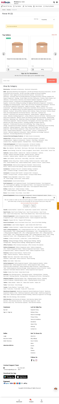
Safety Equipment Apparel (21, 263)
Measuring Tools (14, 119)
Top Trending (28, 6)
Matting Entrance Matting (18, 242)
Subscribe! (51, 80)
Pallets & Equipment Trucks (37, 250)
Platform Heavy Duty (24, 254)
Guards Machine (12, 209)
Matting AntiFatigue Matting (16, 240)
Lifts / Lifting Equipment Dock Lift (27, 229)
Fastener (28, 140)
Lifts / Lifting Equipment (10, 229)
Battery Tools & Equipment (22, 145)
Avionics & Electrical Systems (30, 138)
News (32, 343)
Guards (5, 209)
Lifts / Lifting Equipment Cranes (43, 231)
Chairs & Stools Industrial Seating (32, 166)
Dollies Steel (30, 190)
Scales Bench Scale (24, 272)
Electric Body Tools (35, 145)
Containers (6, 168)
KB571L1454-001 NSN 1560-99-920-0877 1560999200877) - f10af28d (41, 59)
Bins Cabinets (10, 148)
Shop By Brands (49, 6)
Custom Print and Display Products (13, 136)
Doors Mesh (26, 192)
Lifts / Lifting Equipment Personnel (41, 236)
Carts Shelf (38, 158)
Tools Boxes (10, 284)
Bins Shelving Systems (15, 274)
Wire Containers (21, 296)
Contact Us (33, 328)
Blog (32, 348)
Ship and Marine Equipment (17, 128)
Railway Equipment (15, 127)
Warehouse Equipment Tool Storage (41, 294)
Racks (5, 256)
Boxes (5, 150)
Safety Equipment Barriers (36, 263)
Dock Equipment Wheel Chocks (39, 186)
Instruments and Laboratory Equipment (19, 114)
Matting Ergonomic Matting (33, 242)
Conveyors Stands (23, 174)
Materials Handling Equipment (16, 116)
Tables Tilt (19, 282)
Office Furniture (7, 244)
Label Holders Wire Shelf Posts (34, 224)
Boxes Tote (52, 150)
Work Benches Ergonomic (29, 300)
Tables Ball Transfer (28, 282)
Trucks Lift (24, 288)
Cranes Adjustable (12, 176)
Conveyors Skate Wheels (35, 174)
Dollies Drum (11, 188)
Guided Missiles (35, 114)
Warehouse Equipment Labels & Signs (28, 292)
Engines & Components (19, 140)
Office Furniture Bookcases (20, 244)
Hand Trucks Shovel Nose (42, 213)
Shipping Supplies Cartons (34, 278)
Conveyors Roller (13, 174)
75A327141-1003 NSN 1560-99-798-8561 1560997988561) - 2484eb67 (17, 59)
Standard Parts (27, 141)
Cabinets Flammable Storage (16, 154)
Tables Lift (37, 282)
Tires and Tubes (27, 130)
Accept (26, 206)
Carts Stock (18, 158)
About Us (33, 336)
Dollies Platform (22, 190)
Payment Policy (35, 309)
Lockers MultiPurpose (33, 238)
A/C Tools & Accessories (22, 144)
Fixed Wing (34, 140)
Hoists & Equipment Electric (21, 217)
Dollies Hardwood (12, 190)
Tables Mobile (11, 282)
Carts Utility (25, 158)
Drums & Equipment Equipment (23, 195)
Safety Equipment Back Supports (34, 269)
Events (32, 345)
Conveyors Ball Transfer (16, 172)
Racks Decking (24, 256)
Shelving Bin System (27, 274)
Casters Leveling (24, 160)
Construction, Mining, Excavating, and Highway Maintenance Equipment (27, 103)
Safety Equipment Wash (34, 264)
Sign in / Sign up (7, 312)
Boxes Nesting (11, 150)
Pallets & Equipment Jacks (23, 247)
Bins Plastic (18, 148)
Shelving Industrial (14, 276)
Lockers (5, 238)
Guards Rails (44, 209)
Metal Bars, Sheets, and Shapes (27, 119)
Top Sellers (18, 6)
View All (54, 34)
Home (3, 9)
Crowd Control (7, 180)
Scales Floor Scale (13, 272)
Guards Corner (36, 209)
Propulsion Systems (17, 141)
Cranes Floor (22, 176)
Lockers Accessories (14, 238)
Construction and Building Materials (23, 101)
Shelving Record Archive (35, 276)
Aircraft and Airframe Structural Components (39, 91)
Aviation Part (7, 138)
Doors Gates (19, 192)
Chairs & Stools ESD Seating (15, 166)
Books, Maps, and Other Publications (29, 98)
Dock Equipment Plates (26, 184)
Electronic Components (31, 89)
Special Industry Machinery (15, 130)
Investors (33, 352)
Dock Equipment (8, 183)
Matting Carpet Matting (30, 240)
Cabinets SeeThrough (33, 156)
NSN (4, 91)
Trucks (5, 287)
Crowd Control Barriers (18, 180)
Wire (4, 296)
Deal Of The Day (7, 6)
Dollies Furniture (20, 188)
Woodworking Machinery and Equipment (20, 133)
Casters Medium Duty (12, 162)
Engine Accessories (30, 106)
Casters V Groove (36, 162)
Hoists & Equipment (8, 216)
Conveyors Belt (27, 172)
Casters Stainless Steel (25, 162)
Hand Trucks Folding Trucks (18, 212)
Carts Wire (31, 158)
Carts (4, 158)
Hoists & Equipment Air (36, 216)
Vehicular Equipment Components (17, 132)
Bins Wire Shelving (11, 296)
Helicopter (41, 140)
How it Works (34, 341)
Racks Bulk (17, 256)
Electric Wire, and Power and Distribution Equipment (35, 104)
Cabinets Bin (22, 152)
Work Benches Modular (35, 302)
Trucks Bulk (17, 288)
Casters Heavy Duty (14, 160)
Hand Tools (34, 112)
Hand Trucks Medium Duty (28, 213)
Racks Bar (10, 256)
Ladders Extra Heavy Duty (26, 227)
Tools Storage (18, 284)
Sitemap (33, 326)
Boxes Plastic (36, 150)
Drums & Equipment (8, 195)
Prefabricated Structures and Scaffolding (21, 124)
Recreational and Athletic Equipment (17, 125)
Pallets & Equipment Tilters (22, 250)
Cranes (5, 176)
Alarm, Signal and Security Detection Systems (22, 95)
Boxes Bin (18, 150)
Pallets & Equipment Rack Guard (30, 248)
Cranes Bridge (9, 178)
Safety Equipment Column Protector (36, 268)
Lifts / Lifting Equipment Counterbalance (23, 231)
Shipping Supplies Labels (20, 280)
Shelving (5, 274)
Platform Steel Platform (15, 252)
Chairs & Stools (7, 164)
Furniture (11, 111)
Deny (33, 206)
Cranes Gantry (25, 178)
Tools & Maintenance (37, 141)
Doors (5, 192)
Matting (5, 240)
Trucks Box (10, 288)
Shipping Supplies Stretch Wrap (36, 280)
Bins (4, 148)
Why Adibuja (34, 338)
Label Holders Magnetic (18, 224)
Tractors (34, 130)
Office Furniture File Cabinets (35, 244)
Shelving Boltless (37, 274)
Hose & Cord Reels (8, 222)
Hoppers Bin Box (13, 220)
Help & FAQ (34, 324)
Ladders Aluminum (13, 227)
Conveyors (6, 172)
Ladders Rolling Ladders (40, 227)
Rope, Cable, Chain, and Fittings (29, 127)
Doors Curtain (11, 192)
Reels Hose (17, 260)
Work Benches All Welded (19, 299)
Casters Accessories (34, 160)
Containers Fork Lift (15, 168)
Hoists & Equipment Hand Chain (38, 217)
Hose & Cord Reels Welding (39, 222)
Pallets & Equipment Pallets (14, 248)
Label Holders (7, 224)
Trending (8, 38)
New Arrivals (38, 6)
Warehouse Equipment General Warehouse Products (30, 291)
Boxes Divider (44, 150)
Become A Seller (7, 338)
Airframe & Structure (16, 138)
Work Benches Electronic (15, 300)
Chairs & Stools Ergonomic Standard (22, 164)
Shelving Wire (46, 276)
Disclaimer (33, 321)
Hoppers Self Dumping (24, 220)
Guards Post (21, 209)
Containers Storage (12, 170)
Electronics (6, 89)
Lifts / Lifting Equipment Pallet (30, 232)
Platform (5, 252)
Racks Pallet (13, 258)
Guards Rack (28, 209)
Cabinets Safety (14, 156)
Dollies (5, 188)
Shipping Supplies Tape (20, 278)
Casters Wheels (46, 162)
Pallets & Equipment (9, 247)
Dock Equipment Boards (19, 183)
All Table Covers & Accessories (32, 136)
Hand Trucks (6, 212)
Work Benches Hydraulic (21, 302)
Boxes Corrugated (27, 150)
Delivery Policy (34, 312)
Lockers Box (23, 238)
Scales (5, 272)
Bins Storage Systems (41, 148)
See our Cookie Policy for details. (29, 203)
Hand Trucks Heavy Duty (13, 213)
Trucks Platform (12, 287)
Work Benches (7, 299)
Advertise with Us (8, 345)
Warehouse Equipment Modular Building (21, 294)
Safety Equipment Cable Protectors (29, 266)
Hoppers (5, 220)
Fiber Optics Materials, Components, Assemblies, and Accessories (28, 107)
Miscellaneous (40, 119)
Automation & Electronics (17, 89)
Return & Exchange (35, 314)
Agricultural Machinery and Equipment (16, 91)
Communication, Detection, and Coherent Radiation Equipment (26, 99)
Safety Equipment (8, 263)
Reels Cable (11, 260)
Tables (5, 282)
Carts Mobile (10, 158)
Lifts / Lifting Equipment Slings (20, 234)
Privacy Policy (34, 317)
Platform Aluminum (13, 254)
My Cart (5, 309)
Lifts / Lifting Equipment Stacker (22, 236)
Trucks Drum (31, 288)
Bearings (17, 98)
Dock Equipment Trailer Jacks (22, 186)
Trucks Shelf (21, 287)
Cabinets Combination (32, 152)
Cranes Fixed (17, 178)
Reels (5, 260)
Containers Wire (33, 170)
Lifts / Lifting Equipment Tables (37, 234)
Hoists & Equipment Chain (22, 216)
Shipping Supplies (8, 278)
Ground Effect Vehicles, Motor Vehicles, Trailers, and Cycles (30, 111)
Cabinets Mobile (13, 152)
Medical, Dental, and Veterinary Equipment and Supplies (31, 117)
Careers (32, 350)
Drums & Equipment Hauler (40, 195)
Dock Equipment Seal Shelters (42, 184)
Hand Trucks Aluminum (32, 212)
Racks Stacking (31, 258)
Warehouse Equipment (9, 291)
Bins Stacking (51, 148)
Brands (9, 9)
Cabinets (5, 152)
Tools (5, 284)
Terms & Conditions (36, 319)
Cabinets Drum (23, 156)
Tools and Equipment (9, 144)
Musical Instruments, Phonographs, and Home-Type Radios (32, 120)
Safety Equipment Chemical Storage (16, 268)
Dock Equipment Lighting (12, 184)
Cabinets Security (29, 154)
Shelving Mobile (24, 276)
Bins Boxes (25, 148)
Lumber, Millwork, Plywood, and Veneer (35, 116)
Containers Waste (23, 170)
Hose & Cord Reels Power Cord (23, 222)
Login (4, 336)
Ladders (5, 227)
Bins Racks (31, 148)
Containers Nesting (26, 168)
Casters (5, 160)
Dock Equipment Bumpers (34, 183)
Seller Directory (7, 341)
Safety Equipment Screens (20, 264)
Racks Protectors (21, 258)
